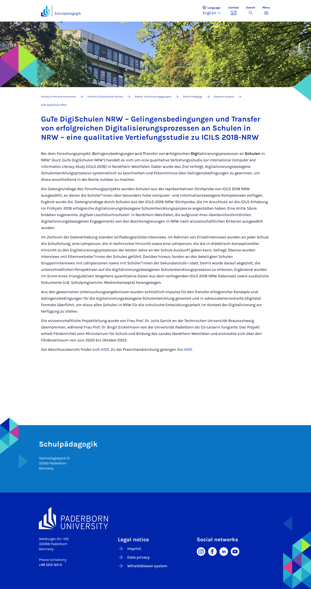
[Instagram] (201, 551)
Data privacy (138, 557)
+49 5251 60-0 (50, 565)
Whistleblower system (147, 566)
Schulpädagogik (67, 13)
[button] (213, 10)
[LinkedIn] (223, 551)
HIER (105, 349)
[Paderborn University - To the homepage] (45, 10)
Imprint (134, 548)
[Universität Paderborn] (155, 518)
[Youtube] (235, 551)
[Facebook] (212, 551)
